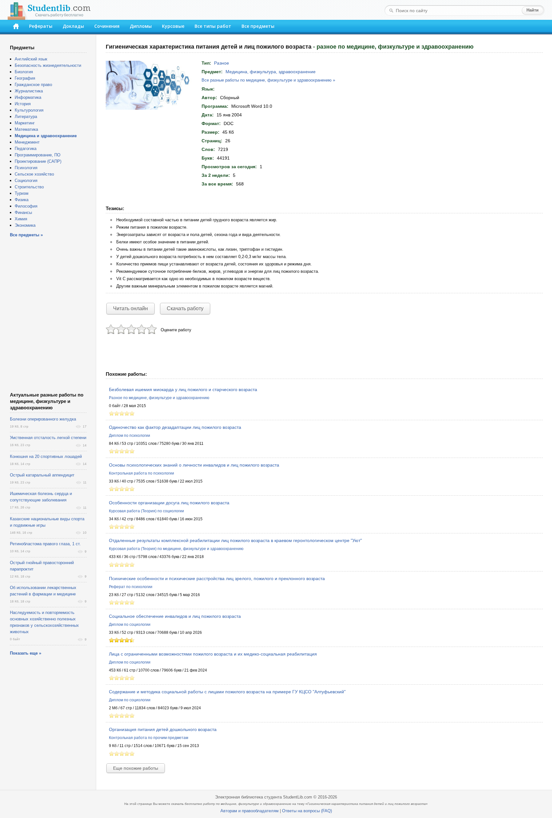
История (23, 103)
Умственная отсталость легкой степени (48, 437)
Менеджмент (27, 142)
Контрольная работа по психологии (141, 473)
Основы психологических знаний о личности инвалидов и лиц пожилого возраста (194, 465)
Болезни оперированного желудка (43, 419)
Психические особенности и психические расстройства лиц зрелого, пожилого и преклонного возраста (217, 578)
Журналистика (29, 91)
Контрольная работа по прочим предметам (148, 737)
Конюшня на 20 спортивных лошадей (46, 456)
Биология (24, 71)
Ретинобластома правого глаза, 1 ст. (45, 543)
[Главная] (16, 26)
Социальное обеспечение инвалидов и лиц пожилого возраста (175, 616)
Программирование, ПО (37, 155)
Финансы (23, 212)
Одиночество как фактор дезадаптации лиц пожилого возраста (175, 427)
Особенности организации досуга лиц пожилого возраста (169, 502)
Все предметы (257, 26)
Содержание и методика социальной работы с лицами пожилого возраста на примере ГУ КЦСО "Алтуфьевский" (227, 691)
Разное (221, 63)
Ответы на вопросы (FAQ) (307, 810)
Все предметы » (26, 234)
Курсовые (173, 26)
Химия (21, 218)
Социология (26, 180)
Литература (26, 116)
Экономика (25, 225)
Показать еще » (25, 653)
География (25, 78)
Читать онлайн (130, 308)
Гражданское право (33, 84)
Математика (26, 129)
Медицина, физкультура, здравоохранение (271, 71)
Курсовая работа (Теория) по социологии (146, 511)
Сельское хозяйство (34, 174)
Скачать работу (185, 308)
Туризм (21, 193)
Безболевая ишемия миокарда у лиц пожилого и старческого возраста (183, 389)
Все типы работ (213, 26)
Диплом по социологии (129, 624)
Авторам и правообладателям (249, 810)
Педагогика (25, 148)
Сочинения (106, 26)
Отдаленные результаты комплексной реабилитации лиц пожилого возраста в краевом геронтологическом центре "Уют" (235, 540)
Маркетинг (25, 123)
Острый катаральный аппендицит (42, 475)
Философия (26, 206)
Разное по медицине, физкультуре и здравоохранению (159, 398)
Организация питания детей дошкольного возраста (163, 729)
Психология (26, 167)
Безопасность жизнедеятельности (48, 65)
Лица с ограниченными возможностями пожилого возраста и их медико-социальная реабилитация (213, 654)
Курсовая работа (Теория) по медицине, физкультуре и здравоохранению (176, 549)
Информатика (28, 97)
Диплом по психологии (129, 435)
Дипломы (141, 26)
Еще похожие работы (135, 768)
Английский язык (31, 59)
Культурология (29, 110)
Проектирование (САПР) (38, 161)
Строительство (29, 187)
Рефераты (40, 26)
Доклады (73, 26)
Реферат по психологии (130, 587)
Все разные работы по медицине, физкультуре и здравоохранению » (268, 80)
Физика (21, 199)
